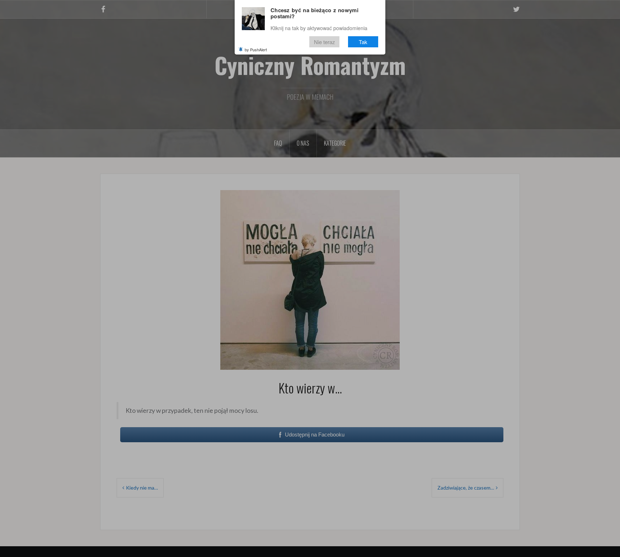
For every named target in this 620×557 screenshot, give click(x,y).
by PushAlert (256, 49)
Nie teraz (324, 42)
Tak (363, 42)
